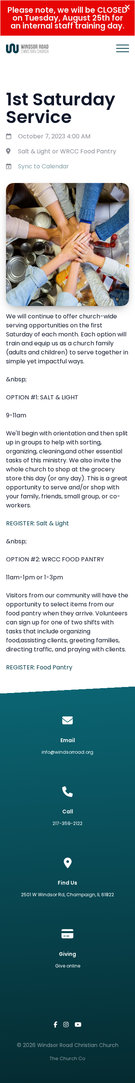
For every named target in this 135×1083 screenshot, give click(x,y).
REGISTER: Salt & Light (37, 523)
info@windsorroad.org (67, 752)
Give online (67, 966)
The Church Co (68, 1058)
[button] (122, 48)
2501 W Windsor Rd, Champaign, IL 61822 (67, 894)
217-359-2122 (67, 823)
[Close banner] (127, 8)
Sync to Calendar (43, 166)
